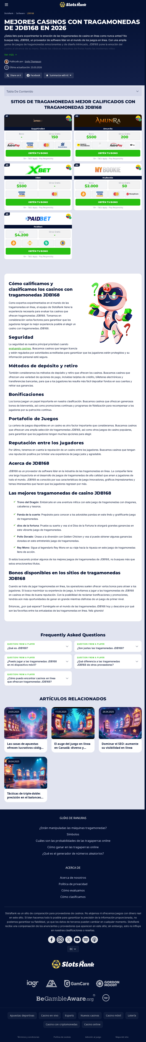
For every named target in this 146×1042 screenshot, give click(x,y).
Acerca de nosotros (72, 882)
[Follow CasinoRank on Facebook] (50, 943)
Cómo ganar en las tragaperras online (72, 851)
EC (70, 953)
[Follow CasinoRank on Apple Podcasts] (93, 943)
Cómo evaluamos (72, 894)
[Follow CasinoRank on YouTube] (76, 943)
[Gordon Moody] (107, 987)
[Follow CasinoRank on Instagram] (59, 943)
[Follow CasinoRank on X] (68, 943)
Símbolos (72, 838)
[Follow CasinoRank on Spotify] (85, 943)
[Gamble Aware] (65, 1001)
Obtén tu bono (38, 153)
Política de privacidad (72, 888)
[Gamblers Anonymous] (50, 987)
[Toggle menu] (6, 4)
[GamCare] (76, 987)
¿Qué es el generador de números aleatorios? (72, 858)
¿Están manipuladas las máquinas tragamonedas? (72, 832)
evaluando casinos (20, 348)
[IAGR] (32, 987)
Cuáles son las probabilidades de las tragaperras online (72, 845)
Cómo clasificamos (72, 901)
